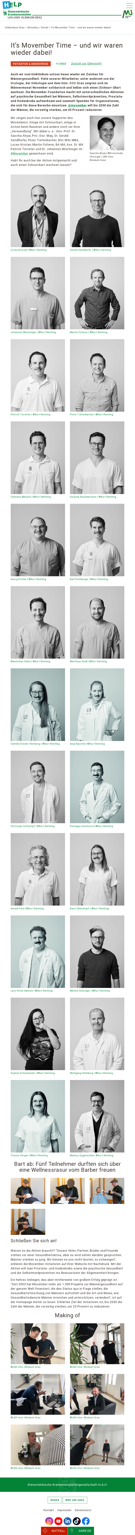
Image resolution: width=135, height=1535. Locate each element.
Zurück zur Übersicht (86, 63)
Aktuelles (33, 27)
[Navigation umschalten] (129, 5)
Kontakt (48, 1510)
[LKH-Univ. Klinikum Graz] (12, 5)
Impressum (64, 1510)
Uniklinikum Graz (15, 27)
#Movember (19, 153)
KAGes (55, 1500)
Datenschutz (83, 1510)
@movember (77, 105)
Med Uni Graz (75, 1500)
